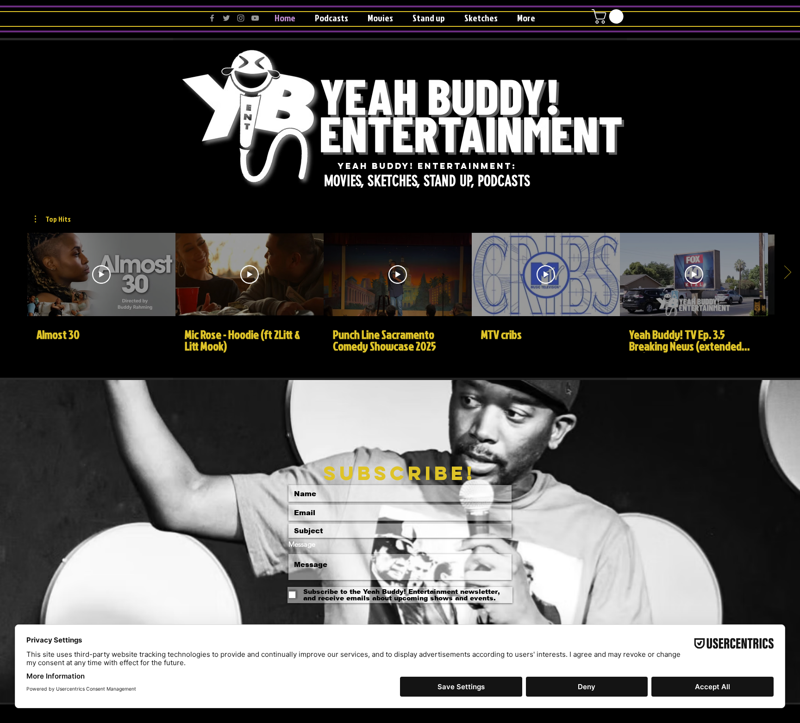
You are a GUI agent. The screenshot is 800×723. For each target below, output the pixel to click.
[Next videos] (787, 272)
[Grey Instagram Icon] (240, 18)
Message (301, 544)
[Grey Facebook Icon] (212, 18)
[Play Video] (101, 274)
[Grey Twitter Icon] (226, 18)
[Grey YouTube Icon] (255, 18)
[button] (609, 16)
